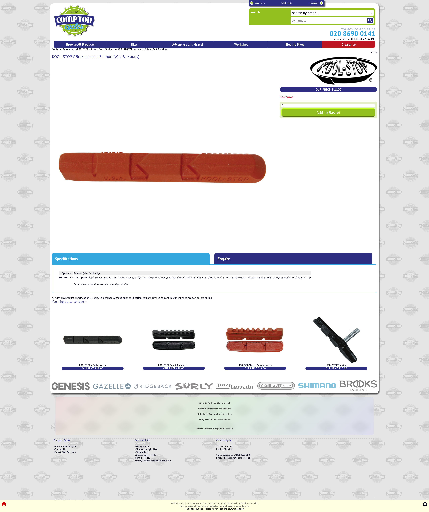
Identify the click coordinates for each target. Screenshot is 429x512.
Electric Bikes (294, 44)
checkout (313, 3)
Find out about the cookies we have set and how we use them (214, 508)
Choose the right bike (146, 449)
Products (56, 49)
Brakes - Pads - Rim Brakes (103, 49)
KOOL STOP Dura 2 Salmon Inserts (255, 365)
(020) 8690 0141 (242, 455)
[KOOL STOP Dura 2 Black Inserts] (174, 362)
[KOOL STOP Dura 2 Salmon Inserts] (255, 362)
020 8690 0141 (352, 33)
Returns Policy (143, 457)
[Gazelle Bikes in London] (112, 391)
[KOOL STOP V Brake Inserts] (93, 362)
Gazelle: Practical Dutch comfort (214, 408)
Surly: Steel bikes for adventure (214, 419)
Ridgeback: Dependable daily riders (215, 414)
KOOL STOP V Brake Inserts (92, 365)
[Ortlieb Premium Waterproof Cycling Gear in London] (276, 391)
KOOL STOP (82, 49)
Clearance (349, 44)
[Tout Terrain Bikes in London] (235, 391)
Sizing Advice (142, 452)
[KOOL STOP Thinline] (336, 362)
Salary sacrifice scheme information (153, 460)
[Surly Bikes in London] (194, 391)
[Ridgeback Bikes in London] (153, 391)
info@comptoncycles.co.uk (237, 457)
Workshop (241, 44)
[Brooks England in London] (358, 391)
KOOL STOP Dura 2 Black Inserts (173, 365)
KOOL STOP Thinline (336, 365)
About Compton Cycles (66, 446)
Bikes (134, 44)
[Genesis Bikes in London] (71, 391)
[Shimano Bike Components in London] (317, 391)
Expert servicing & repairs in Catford (215, 428)
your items (260, 3)
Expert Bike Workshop (65, 452)
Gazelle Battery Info (146, 455)
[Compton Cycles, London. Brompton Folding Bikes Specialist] (87, 36)
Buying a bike (142, 446)
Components (69, 49)
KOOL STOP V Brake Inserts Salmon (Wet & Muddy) (142, 49)
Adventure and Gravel (187, 44)
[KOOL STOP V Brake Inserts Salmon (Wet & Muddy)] (160, 168)
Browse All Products (80, 44)
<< (372, 52)
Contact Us (60, 449)
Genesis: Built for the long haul (214, 403)
